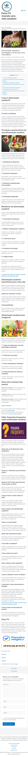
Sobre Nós (14, 746)
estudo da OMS (11, 410)
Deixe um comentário (6, 57)
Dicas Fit (4, 94)
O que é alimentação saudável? (9, 77)
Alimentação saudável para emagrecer (11, 87)
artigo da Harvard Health (15, 413)
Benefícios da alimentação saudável (10, 82)
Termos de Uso (14, 745)
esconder (16, 75)
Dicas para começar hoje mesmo (10, 89)
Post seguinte (14, 671)
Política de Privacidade (14, 743)
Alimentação (15, 57)
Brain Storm (18, 754)
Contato (14, 748)
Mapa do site (14, 750)
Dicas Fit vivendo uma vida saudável (8, 16)
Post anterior (14, 668)
